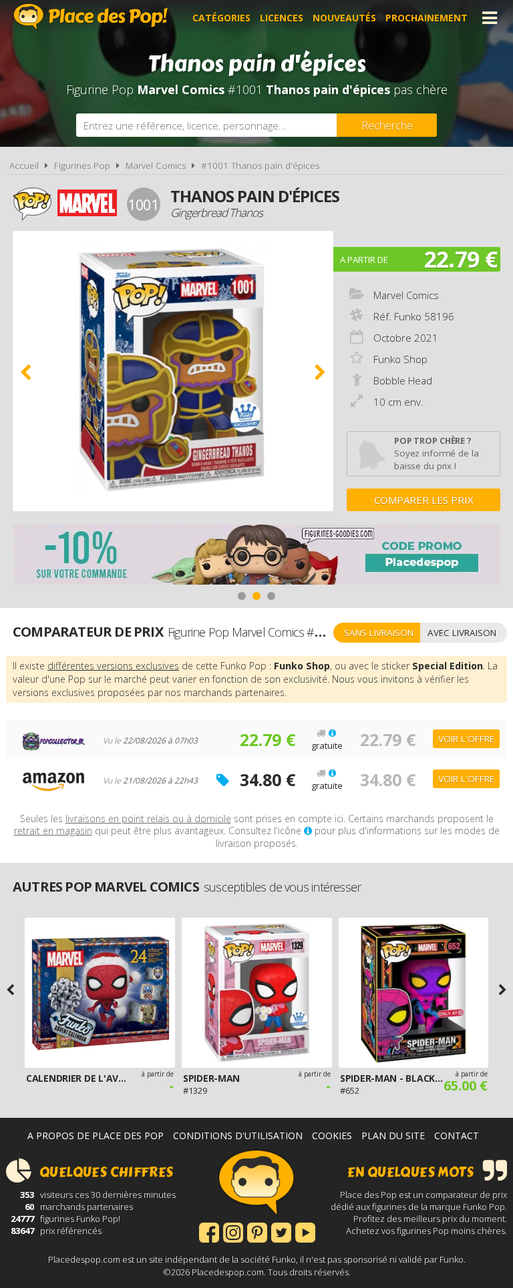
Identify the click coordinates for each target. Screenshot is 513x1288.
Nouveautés (344, 17)
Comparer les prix (424, 500)
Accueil (24, 165)
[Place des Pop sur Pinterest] (257, 1231)
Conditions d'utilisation (238, 1135)
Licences (281, 17)
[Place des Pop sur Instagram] (233, 1231)
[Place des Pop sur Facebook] (209, 1231)
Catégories (221, 17)
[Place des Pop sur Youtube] (305, 1231)
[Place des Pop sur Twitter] (281, 1231)
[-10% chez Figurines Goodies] (256, 556)
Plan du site (393, 1135)
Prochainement (426, 17)
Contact (456, 1135)
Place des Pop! (91, 16)
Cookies (332, 1135)
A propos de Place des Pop (95, 1135)
